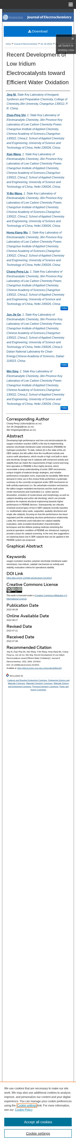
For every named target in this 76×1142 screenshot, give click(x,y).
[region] (38, 1112)
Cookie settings (27, 1105)
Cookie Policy (24, 1109)
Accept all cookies (38, 1122)
